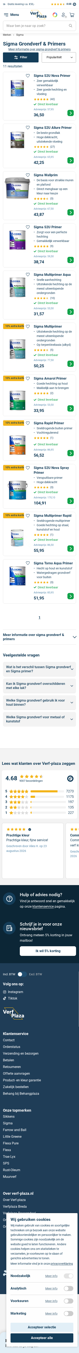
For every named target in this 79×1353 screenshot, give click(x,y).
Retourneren (12, 1067)
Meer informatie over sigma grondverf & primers (39, 49)
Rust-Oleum (11, 1170)
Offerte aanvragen (16, 1074)
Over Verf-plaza (14, 1200)
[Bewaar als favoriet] (28, 76)
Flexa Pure (11, 1143)
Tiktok (12, 998)
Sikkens (9, 1117)
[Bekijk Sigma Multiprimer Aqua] (39, 295)
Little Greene (12, 1137)
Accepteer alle (42, 1338)
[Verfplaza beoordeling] (39, 778)
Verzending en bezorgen (21, 1053)
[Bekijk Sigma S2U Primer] (39, 245)
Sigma (8, 1123)
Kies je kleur (55, 15)
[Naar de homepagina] (38, 14)
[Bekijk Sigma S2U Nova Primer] (39, 96)
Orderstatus (11, 1047)
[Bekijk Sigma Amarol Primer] (39, 395)
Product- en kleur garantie (22, 1080)
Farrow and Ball (14, 1130)
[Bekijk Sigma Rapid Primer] (39, 440)
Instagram (15, 992)
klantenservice (43, 906)
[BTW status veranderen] (22, 974)
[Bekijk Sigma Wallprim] (39, 195)
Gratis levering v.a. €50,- (21, 4)
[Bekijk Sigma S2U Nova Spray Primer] (39, 486)
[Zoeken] (71, 26)
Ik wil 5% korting (48, 951)
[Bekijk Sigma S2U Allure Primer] (39, 146)
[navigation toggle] (6, 15)
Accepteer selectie (42, 1327)
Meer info (51, 1276)
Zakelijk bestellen (16, 1087)
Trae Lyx (9, 1157)
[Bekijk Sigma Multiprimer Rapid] (39, 534)
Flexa (7, 1150)
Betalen (8, 1060)
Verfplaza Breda (15, 1207)
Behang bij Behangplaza (21, 1094)
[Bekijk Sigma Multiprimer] (39, 347)
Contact (9, 1040)
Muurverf (9, 1177)
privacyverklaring (62, 1263)
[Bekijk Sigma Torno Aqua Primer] (39, 581)
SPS (6, 1164)
